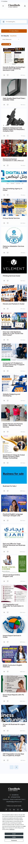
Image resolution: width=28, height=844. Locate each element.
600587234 (15, 795)
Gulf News (5, 1)
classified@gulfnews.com (14, 801)
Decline (14, 837)
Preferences (14, 840)
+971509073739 (15, 797)
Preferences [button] (11, 829)
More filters (15, 31)
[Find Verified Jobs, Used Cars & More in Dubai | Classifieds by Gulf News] (14, 6)
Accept (14, 833)
